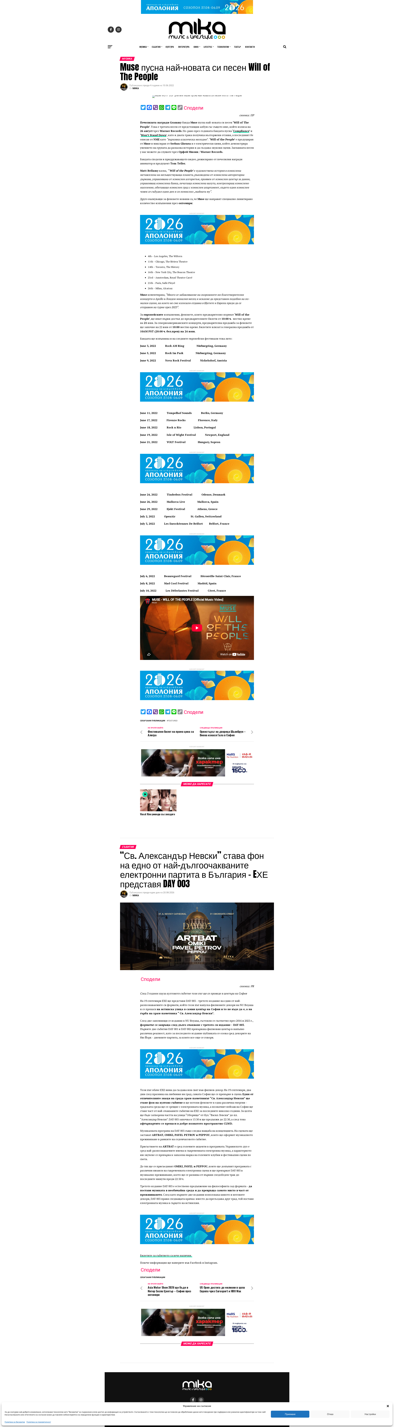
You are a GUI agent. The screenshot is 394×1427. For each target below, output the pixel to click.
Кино (196, 46)
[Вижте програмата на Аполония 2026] (197, 13)
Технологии (223, 46)
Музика (143, 46)
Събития (156, 46)
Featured (172, 721)
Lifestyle (208, 46)
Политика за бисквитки (15, 1422)
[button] (387, 1406)
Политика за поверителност (38, 1422)
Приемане (290, 1414)
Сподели (193, 107)
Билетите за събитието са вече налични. (166, 1255)
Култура (170, 46)
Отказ (330, 1414)
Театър (237, 46)
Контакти (250, 46)
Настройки (370, 1414)
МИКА (136, 88)
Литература (183, 46)
